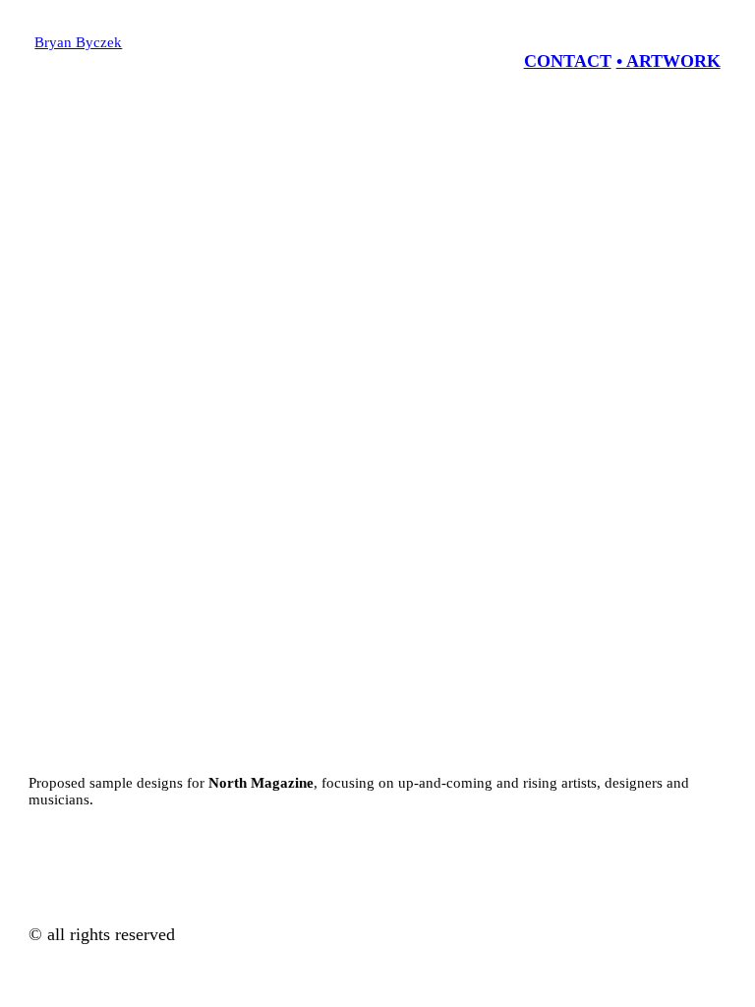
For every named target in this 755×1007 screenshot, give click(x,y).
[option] (377, 446)
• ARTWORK (668, 61)
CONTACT (567, 61)
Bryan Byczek (78, 42)
